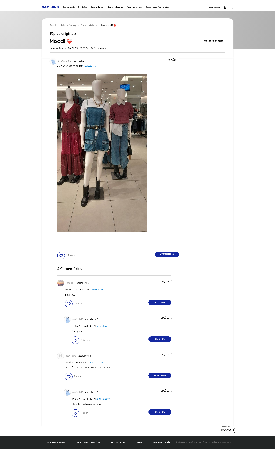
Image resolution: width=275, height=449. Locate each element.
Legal (139, 442)
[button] (173, 59)
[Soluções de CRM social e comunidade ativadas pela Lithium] (228, 429)
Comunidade (69, 7)
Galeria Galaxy (97, 7)
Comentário (167, 254)
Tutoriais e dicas (134, 7)
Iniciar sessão (213, 7)
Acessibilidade (56, 442)
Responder (160, 302)
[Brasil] (50, 7)
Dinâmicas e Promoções (157, 7)
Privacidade (118, 442)
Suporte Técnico (115, 7)
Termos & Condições (88, 442)
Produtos (82, 7)
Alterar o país (161, 442)
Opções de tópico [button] (214, 40)
